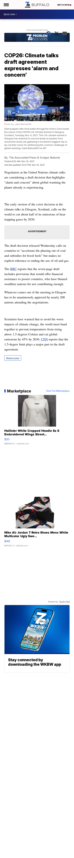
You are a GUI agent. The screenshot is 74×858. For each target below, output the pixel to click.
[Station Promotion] (37, 38)
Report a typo (12, 358)
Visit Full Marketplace (58, 391)
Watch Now (63, 5)
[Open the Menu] (6, 5)
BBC (13, 269)
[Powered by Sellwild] (64, 602)
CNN (44, 339)
